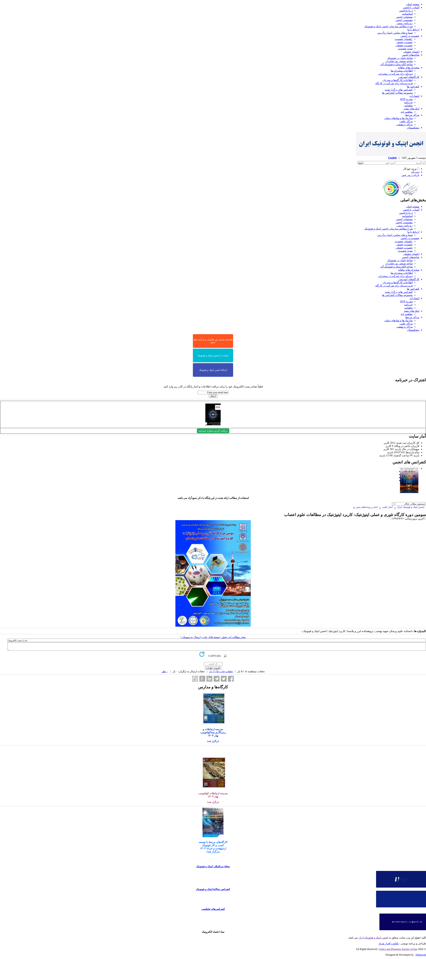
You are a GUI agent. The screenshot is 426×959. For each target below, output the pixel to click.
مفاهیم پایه (407, 111)
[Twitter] (224, 679)
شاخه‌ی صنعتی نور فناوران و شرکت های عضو (213, 341)
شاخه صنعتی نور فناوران (399, 61)
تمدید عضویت (405, 48)
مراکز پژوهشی (404, 124)
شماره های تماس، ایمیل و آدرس (395, 32)
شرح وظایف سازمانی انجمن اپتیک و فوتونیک (388, 26)
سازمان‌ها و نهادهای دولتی (398, 118)
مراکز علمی (406, 121)
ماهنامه (408, 105)
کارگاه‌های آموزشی (408, 77)
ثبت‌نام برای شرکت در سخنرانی (395, 73)
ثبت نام (415, 171)
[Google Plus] (202, 679)
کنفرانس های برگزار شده (399, 89)
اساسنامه (407, 13)
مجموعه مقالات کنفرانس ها (397, 92)
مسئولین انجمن (404, 16)
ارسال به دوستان (191, 637)
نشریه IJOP (406, 99)
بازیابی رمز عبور (410, 175)
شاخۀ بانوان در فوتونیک (400, 58)
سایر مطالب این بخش (233, 637)
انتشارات (414, 96)
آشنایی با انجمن (411, 7)
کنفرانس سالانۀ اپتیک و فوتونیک (213, 889)
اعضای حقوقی (411, 51)
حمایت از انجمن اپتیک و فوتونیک (213, 355)
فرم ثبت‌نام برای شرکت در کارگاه (394, 83)
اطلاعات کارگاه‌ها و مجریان (398, 80)
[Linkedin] (209, 679)
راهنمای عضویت (404, 39)
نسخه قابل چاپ (211, 637)
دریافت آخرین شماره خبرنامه (213, 431)
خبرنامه (408, 102)
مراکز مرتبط (412, 115)
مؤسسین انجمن (404, 20)
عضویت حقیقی (404, 42)
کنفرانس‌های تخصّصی (213, 909)
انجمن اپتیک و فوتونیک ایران (373, 937)
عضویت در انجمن (409, 35)
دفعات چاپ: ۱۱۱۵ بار (221, 671)
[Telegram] (216, 679)
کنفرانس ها (413, 86)
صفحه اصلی (412, 4)
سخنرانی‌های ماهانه (408, 67)
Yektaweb (421, 954)
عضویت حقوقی (404, 45)
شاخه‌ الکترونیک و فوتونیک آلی (396, 64)
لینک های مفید (411, 108)
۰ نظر (165, 671)
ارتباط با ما (413, 29)
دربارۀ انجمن (406, 10)
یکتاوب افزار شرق (389, 943)
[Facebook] (231, 679)
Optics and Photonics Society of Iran (398, 949)
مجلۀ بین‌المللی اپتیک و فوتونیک (213, 866)
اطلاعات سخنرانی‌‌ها (402, 70)
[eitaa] (195, 679)
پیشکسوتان (413, 127)
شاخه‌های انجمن (410, 54)
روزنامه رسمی (404, 23)
